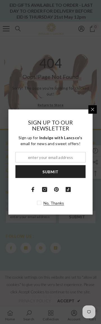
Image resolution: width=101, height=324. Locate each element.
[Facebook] (33, 190)
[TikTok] (68, 190)
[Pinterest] (56, 190)
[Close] (92, 109)
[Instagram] (44, 190)
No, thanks (53, 203)
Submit (50, 171)
